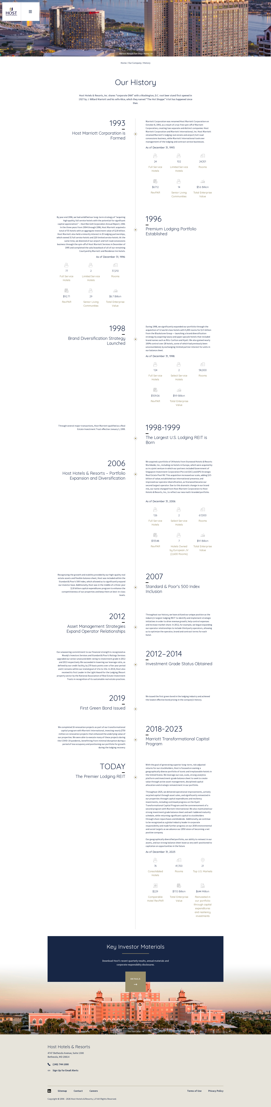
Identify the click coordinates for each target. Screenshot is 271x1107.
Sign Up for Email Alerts (65, 1070)
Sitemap (62, 1090)
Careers (93, 1090)
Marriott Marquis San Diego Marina (134, 53)
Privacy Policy (215, 1090)
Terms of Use (194, 1090)
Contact (78, 1090)
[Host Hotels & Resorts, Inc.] (11, 11)
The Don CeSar (134, 1031)
